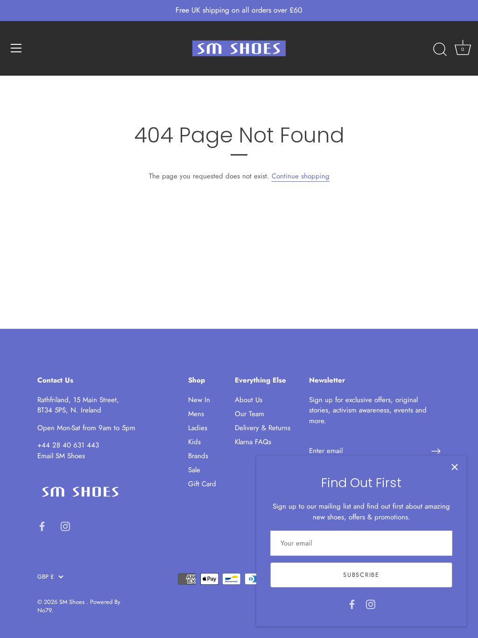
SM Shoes (72, 601)
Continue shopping (301, 176)
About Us (248, 400)
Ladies (197, 428)
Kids (194, 442)
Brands (198, 456)
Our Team (249, 414)
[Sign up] (436, 451)
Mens (196, 414)
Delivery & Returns (262, 428)
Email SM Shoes (61, 456)
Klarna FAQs (253, 442)
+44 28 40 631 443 (68, 445)
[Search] (439, 49)
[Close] (454, 467)
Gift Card (202, 484)
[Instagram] (370, 603)
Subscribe (361, 574)
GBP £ (45, 577)
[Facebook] (352, 603)
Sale (194, 470)
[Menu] (16, 48)
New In (199, 400)
